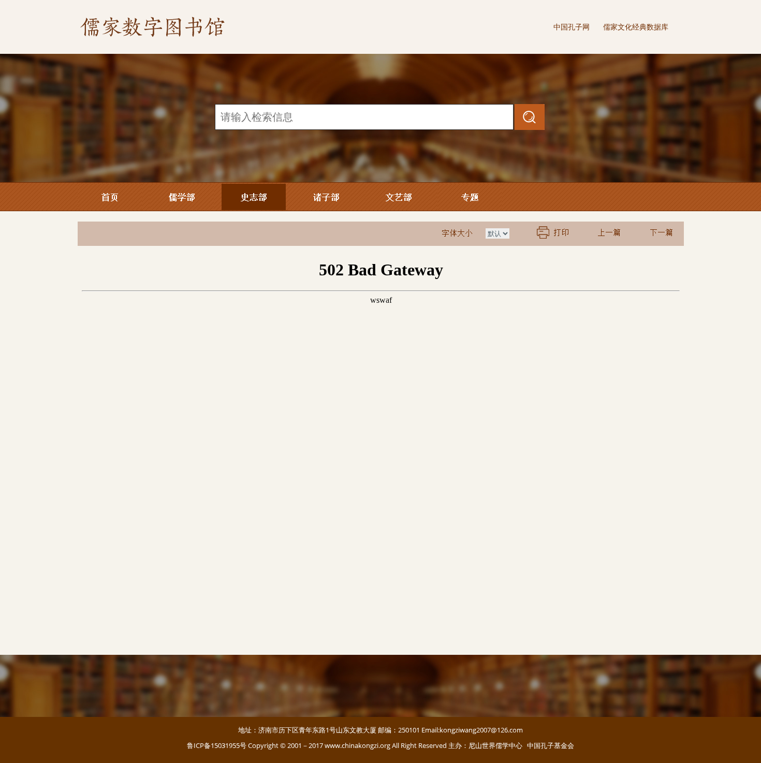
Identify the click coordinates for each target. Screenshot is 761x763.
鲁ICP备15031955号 (216, 745)
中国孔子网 (571, 27)
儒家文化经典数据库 (635, 27)
